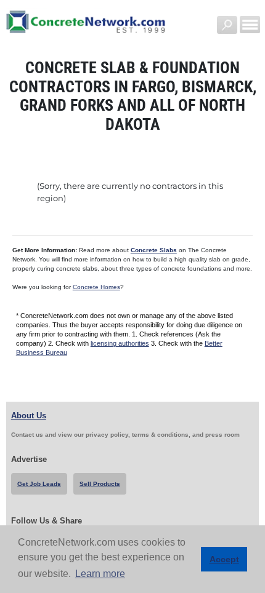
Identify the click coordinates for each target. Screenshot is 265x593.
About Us (28, 415)
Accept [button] (224, 559)
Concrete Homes (96, 287)
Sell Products (100, 483)
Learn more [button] (100, 573)
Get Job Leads (39, 483)
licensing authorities (120, 343)
